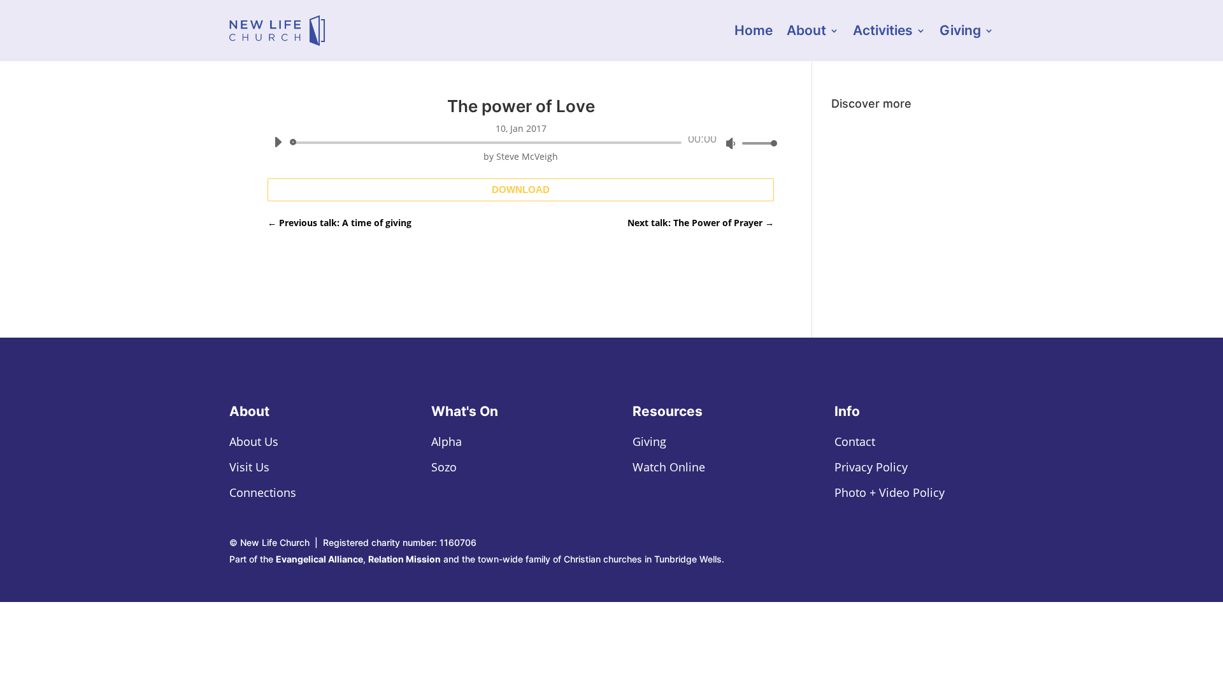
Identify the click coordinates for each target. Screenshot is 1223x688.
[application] (521, 142)
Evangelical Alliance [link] (319, 559)
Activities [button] (883, 32)
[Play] (278, 142)
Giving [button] (960, 32)
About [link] (806, 32)
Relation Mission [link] (404, 559)
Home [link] (753, 32)
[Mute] (730, 143)
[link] (277, 30)
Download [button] (521, 189)
